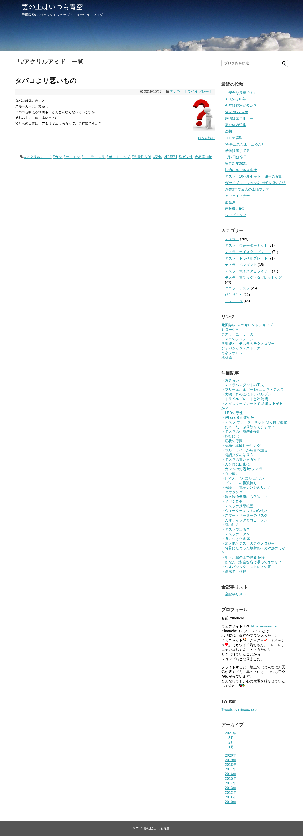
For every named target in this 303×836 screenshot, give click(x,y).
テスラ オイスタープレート (248, 252)
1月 (231, 747)
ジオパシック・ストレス (240, 348)
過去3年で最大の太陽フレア (247, 189)
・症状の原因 (232, 441)
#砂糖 (157, 157)
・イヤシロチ (232, 501)
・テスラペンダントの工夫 (242, 385)
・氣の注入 (230, 525)
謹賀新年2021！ (238, 163)
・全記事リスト (233, 594)
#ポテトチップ (118, 157)
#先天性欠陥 (142, 157)
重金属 (230, 202)
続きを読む (206, 138)
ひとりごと (234, 294)
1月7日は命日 (236, 157)
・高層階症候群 (233, 571)
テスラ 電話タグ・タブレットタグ (253, 278)
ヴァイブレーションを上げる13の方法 (255, 183)
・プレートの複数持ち (239, 483)
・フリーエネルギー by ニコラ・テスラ (252, 389)
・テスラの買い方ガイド (240, 459)
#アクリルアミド (37, 157)
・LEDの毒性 (232, 413)
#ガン (57, 157)
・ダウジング (232, 492)
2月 (231, 742)
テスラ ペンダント (241, 265)
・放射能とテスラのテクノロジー (248, 543)
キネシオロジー (233, 353)
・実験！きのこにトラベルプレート (249, 394)
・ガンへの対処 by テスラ (241, 469)
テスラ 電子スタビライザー (248, 271)
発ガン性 (186, 157)
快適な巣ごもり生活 (241, 170)
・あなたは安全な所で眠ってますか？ (251, 562)
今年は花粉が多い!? (240, 105)
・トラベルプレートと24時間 (244, 399)
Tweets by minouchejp (239, 709)
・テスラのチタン (235, 534)
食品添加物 (203, 157)
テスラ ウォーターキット (246, 245)
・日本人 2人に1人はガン (242, 478)
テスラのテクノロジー (239, 339)
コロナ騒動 (234, 138)
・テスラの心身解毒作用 (240, 431)
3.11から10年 (235, 99)
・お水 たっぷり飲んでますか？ (248, 427)
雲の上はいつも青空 (52, 6)
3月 (231, 738)
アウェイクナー (237, 196)
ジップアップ (235, 215)
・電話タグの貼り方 (237, 455)
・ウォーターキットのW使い (244, 511)
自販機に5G (234, 208)
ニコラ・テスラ (237, 288)
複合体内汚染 (235, 125)
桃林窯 (226, 357)
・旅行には (230, 436)
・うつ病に (230, 473)
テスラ (232, 239)
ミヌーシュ (234, 301)
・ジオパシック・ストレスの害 (246, 567)
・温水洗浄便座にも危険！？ (244, 497)
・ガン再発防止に (235, 464)
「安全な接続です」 (241, 93)
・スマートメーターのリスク (244, 515)
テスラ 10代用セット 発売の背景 (253, 176)
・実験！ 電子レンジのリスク (246, 487)
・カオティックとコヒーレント (246, 520)
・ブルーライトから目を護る (244, 450)
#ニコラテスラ (93, 157)
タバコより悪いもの (46, 80)
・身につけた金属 (235, 539)
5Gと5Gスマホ (236, 112)
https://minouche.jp (265, 626)
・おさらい (230, 380)
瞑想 (228, 131)
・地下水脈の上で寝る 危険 (243, 557)
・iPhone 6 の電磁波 (237, 417)
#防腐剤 (170, 157)
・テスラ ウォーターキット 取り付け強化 (254, 422)
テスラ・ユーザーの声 (239, 334)
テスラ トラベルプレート (191, 91)
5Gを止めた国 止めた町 (245, 144)
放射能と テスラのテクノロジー (248, 344)
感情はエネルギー (239, 118)
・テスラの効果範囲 (237, 506)
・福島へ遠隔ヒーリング (240, 445)
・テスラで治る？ (235, 529)
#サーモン (72, 157)
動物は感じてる (237, 151)
